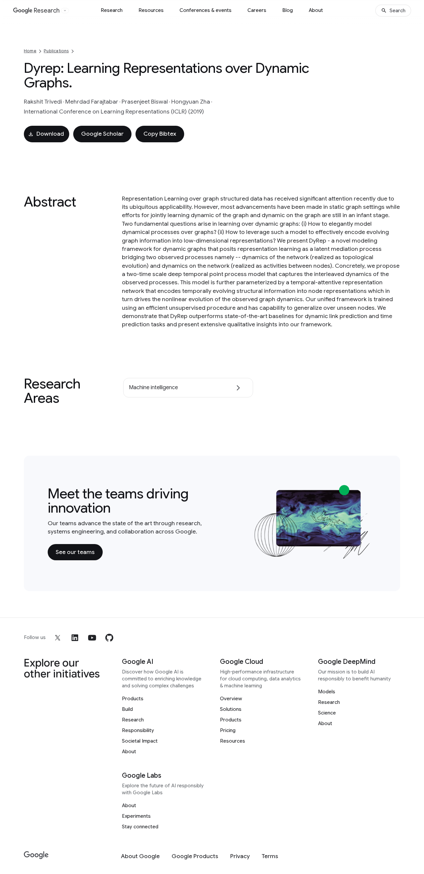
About (316, 10)
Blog (287, 10)
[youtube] (92, 638)
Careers (256, 10)
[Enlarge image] (366, 555)
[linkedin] (75, 638)
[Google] (36, 855)
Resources (151, 10)
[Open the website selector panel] (65, 10)
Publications (56, 50)
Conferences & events (206, 10)
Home (30, 50)
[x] (58, 638)
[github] (109, 638)
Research (112, 10)
